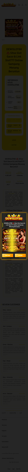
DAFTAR (7, 255)
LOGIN (20, 255)
